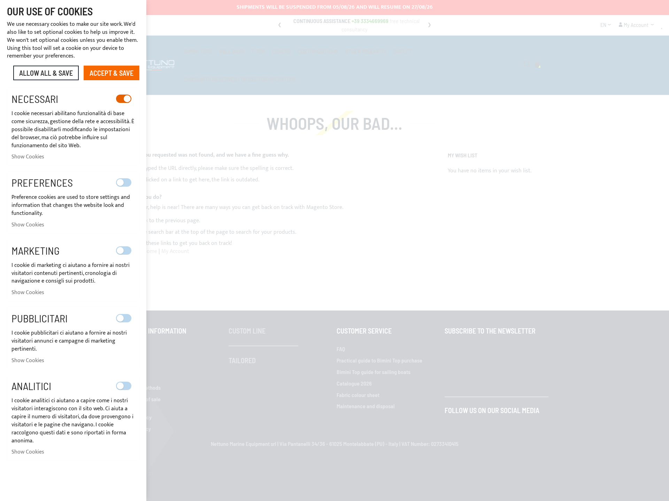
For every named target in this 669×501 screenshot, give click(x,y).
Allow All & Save (46, 73)
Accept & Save (111, 73)
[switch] (123, 99)
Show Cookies (27, 157)
